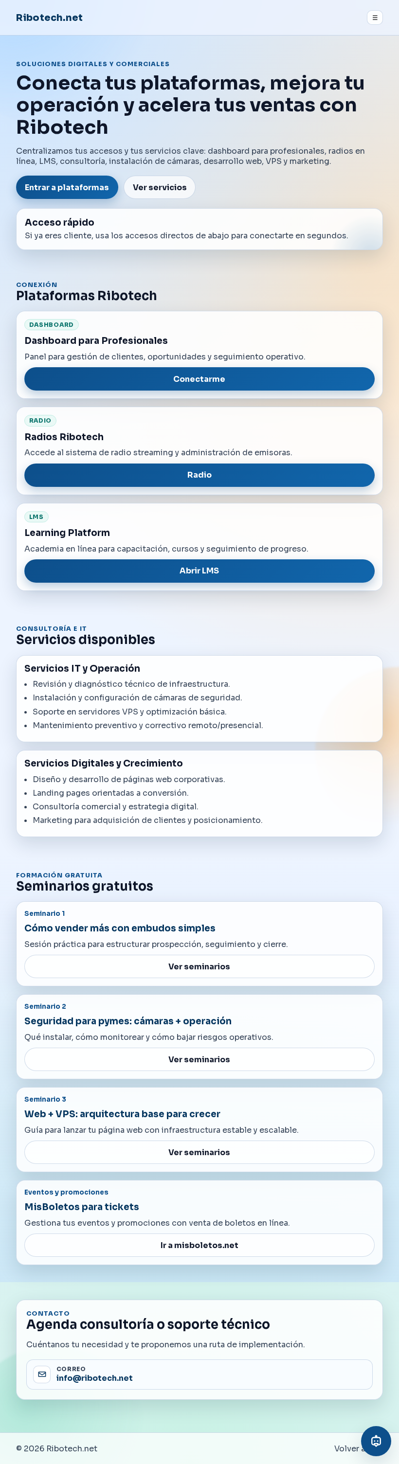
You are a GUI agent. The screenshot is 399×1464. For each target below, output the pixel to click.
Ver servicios (160, 187)
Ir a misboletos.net (199, 1245)
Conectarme (199, 379)
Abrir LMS (199, 571)
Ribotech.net (49, 18)
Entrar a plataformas (67, 187)
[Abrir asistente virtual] (376, 1441)
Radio (199, 475)
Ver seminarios (199, 967)
